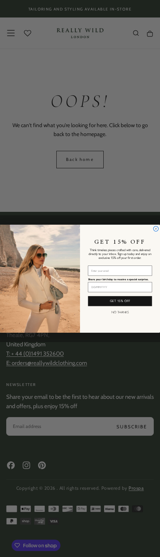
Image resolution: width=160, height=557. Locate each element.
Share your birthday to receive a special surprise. (118, 279)
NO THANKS (120, 312)
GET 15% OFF (120, 301)
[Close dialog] (155, 228)
